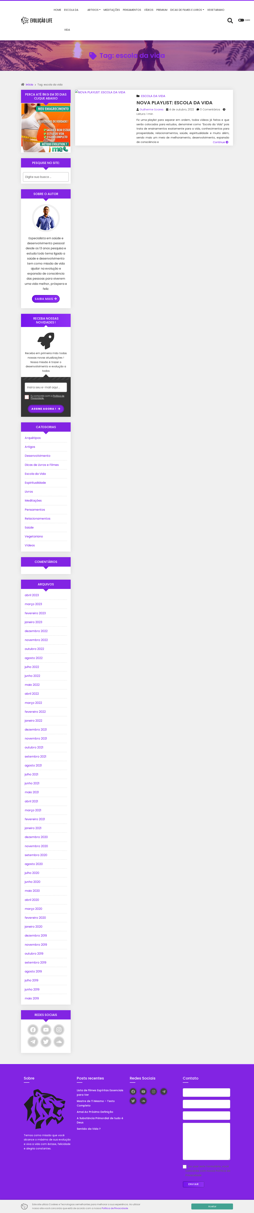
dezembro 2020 (36, 837)
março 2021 (33, 810)
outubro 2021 (34, 747)
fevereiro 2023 (35, 613)
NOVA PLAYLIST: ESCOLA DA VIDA (174, 102)
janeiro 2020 (33, 926)
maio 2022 (32, 685)
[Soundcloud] (59, 1041)
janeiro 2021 (33, 828)
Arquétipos (33, 438)
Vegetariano (34, 536)
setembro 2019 (35, 962)
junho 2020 (32, 882)
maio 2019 (32, 998)
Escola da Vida (153, 96)
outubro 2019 (34, 953)
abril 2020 (32, 900)
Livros (29, 491)
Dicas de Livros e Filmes (42, 465)
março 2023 (33, 604)
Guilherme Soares (151, 109)
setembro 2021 (35, 756)
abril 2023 (32, 595)
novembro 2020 (36, 846)
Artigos (30, 447)
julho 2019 (31, 980)
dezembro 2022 (36, 631)
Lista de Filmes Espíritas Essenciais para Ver (100, 1092)
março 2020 (33, 909)
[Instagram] (59, 1029)
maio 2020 (32, 891)
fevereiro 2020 (35, 918)
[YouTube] (46, 1029)
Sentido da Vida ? (89, 1129)
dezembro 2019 (36, 935)
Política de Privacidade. (115, 1208)
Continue (219, 142)
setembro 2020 (36, 855)
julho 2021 (31, 774)
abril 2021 (31, 801)
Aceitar (212, 1206)
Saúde (29, 527)
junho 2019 (32, 989)
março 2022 (33, 703)
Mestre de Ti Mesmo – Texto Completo (96, 1103)
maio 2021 (32, 792)
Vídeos (30, 545)
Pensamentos (35, 510)
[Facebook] (33, 1029)
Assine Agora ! (44, 409)
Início (29, 84)
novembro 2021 (36, 738)
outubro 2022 (34, 649)
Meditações (33, 500)
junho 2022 (32, 676)
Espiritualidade (35, 483)
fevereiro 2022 (35, 712)
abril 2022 (32, 694)
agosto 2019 (33, 971)
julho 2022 (32, 667)
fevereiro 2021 (35, 819)
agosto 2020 (34, 864)
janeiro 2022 (33, 721)
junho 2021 (32, 783)
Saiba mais (44, 299)
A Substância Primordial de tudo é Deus (100, 1120)
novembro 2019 (36, 945)
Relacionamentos (37, 518)
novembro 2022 (36, 640)
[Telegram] (33, 1041)
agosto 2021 (33, 765)
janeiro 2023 (33, 622)
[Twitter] (46, 1041)
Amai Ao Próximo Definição (95, 1112)
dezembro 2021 (36, 729)
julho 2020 (32, 873)
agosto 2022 (34, 658)
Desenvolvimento (37, 456)
